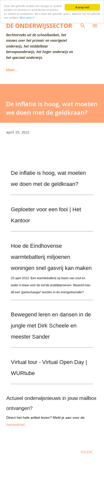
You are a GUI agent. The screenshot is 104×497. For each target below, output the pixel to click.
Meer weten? (27, 17)
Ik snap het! (82, 7)
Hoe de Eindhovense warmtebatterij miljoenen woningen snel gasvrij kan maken (51, 257)
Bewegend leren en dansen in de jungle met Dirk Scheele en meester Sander (51, 325)
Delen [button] (86, 451)
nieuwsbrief (15, 425)
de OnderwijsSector (39, 25)
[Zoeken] (83, 26)
